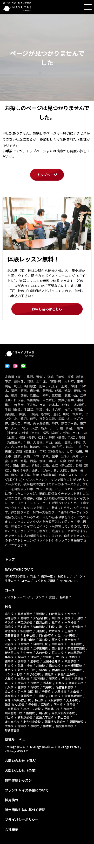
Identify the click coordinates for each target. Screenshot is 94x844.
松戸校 (56, 622)
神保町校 (77, 627)
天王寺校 (72, 700)
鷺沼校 (43, 670)
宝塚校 (67, 709)
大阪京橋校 (55, 700)
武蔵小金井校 (51, 661)
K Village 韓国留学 (42, 747)
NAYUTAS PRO (69, 580)
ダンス (40, 597)
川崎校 (40, 665)
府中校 (34, 661)
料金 (33, 576)
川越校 (78, 618)
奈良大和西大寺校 (63, 713)
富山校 (9, 683)
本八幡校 (70, 622)
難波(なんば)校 (14, 704)
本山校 (74, 691)
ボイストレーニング (18, 597)
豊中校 (32, 704)
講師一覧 (47, 576)
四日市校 (54, 696)
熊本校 (47, 726)
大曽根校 (60, 691)
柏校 (52, 627)
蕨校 (67, 618)
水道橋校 (10, 631)
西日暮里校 (12, 635)
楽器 (52, 597)
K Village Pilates (68, 747)
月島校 (40, 631)
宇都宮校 (10, 618)
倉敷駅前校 (25, 717)
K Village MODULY (16, 751)
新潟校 (78, 678)
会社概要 (11, 829)
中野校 (27, 652)
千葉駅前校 (25, 622)
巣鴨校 (9, 657)
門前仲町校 (46, 635)
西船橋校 (23, 627)
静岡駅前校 (76, 683)
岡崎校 (34, 687)
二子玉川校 (40, 648)
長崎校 (34, 726)
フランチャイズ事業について (27, 790)
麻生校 (9, 614)
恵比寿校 (70, 639)
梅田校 (39, 700)
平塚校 (66, 678)
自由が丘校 (40, 644)
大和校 (9, 678)
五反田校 (10, 639)
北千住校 (29, 635)
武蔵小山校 (27, 639)
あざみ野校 (33, 674)
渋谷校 (9, 644)
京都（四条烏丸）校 (18, 700)
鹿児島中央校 (64, 726)
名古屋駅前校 (64, 687)
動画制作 (65, 597)
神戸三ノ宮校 (32, 709)
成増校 (73, 657)
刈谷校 (47, 687)
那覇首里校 (12, 730)
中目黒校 (57, 644)
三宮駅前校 (12, 709)
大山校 (60, 657)
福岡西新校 (76, 722)
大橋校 (9, 726)
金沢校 (22, 683)
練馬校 (9, 661)
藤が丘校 (10, 696)
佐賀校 (22, 726)
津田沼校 (39, 627)
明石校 (43, 713)
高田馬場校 (74, 652)
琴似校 (40, 614)
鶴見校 (49, 674)
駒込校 (22, 657)
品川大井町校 (66, 635)
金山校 (9, 691)
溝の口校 (54, 665)
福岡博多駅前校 (55, 722)
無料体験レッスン (18, 780)
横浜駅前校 (59, 670)
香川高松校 (12, 722)
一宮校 (40, 696)
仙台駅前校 (56, 614)
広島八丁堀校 (45, 717)
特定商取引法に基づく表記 (25, 809)
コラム (25, 580)
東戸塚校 (39, 678)
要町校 (47, 657)
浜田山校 (57, 652)
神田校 (63, 627)
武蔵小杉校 (25, 665)
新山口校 (63, 717)
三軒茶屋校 (74, 644)
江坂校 (45, 704)
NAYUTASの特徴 (15, 576)
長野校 (34, 683)
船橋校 (9, 627)
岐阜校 (60, 683)
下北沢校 (10, 648)
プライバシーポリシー (22, 819)
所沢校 (9, 622)
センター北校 (13, 674)
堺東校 (71, 704)
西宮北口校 (52, 709)
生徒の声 (10, 580)
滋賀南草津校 (73, 696)
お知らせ (63, 576)
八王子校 (70, 661)
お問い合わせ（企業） (22, 770)
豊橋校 (22, 687)
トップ (10, 559)
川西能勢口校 (13, 713)
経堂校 (24, 648)
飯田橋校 (26, 631)
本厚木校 (23, 678)
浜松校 (9, 687)
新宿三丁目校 (76, 648)
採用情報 (11, 799)
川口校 (56, 618)
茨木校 (58, 704)
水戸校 (71, 614)
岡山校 (9, 717)
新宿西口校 (12, 652)
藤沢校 (53, 678)
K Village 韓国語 (15, 747)
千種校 (46, 691)
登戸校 (9, 670)
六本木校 (54, 631)
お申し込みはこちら (47, 309)
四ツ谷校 (57, 648)
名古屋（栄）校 (28, 691)
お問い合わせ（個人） (22, 760)
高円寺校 (42, 652)
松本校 (47, 683)
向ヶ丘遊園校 (73, 665)
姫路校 (30, 713)
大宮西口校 (40, 618)
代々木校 (23, 644)
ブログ (78, 576)
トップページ (47, 174)
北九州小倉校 (32, 722)
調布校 (22, 661)
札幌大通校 (25, 614)
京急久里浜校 (66, 674)
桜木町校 (76, 670)
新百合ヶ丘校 (26, 670)
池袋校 (34, 657)
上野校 (69, 631)
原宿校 (56, 639)
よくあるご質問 (45, 580)
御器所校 (26, 696)
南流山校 (42, 622)
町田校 (9, 665)
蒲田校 (43, 639)
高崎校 (24, 618)
